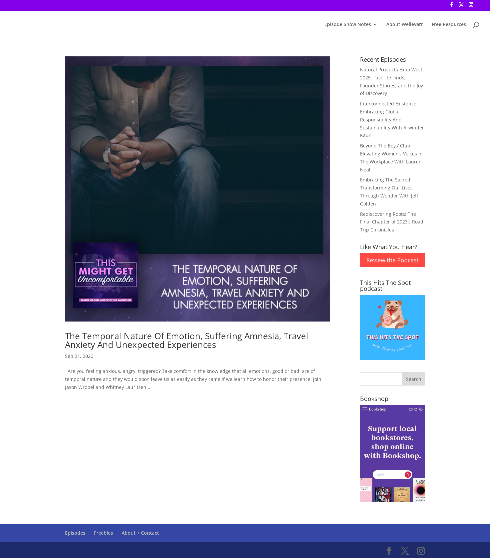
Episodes (75, 533)
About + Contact (140, 533)
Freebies (103, 533)
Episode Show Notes (347, 24)
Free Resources (449, 24)
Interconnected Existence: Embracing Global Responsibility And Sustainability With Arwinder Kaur (392, 119)
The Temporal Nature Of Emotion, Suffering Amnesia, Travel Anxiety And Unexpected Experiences (186, 340)
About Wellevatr (404, 24)
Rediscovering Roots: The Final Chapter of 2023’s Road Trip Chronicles (391, 222)
